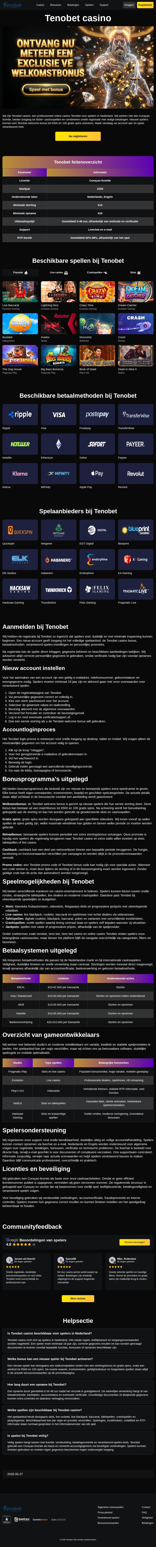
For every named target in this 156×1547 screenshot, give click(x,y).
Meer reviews (78, 1298)
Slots (133, 272)
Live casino (56, 272)
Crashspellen (94, 272)
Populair (18, 272)
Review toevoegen (135, 1242)
